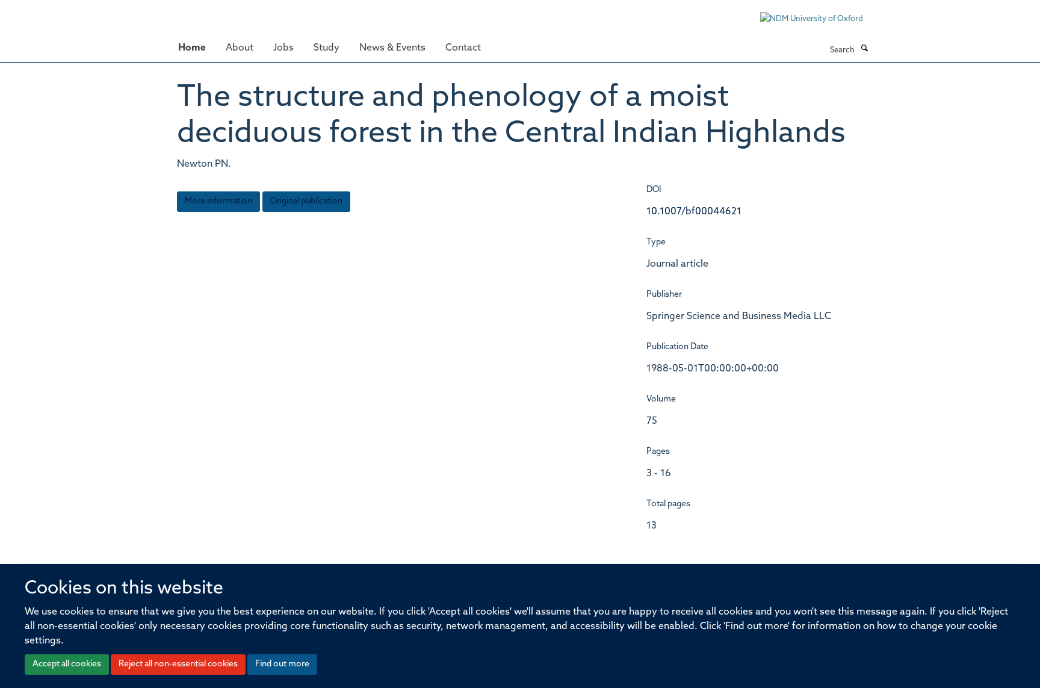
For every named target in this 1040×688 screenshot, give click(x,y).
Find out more (282, 664)
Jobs (283, 48)
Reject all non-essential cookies (178, 664)
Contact (463, 48)
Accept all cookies (66, 664)
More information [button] (218, 201)
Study (326, 48)
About (239, 48)
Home (192, 48)
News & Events (392, 48)
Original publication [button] (306, 201)
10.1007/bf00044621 (693, 212)
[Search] (864, 49)
